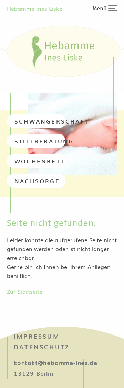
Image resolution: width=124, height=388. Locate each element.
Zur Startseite (24, 291)
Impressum (37, 336)
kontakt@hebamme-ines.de (55, 362)
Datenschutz (42, 346)
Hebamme (34, 8)
